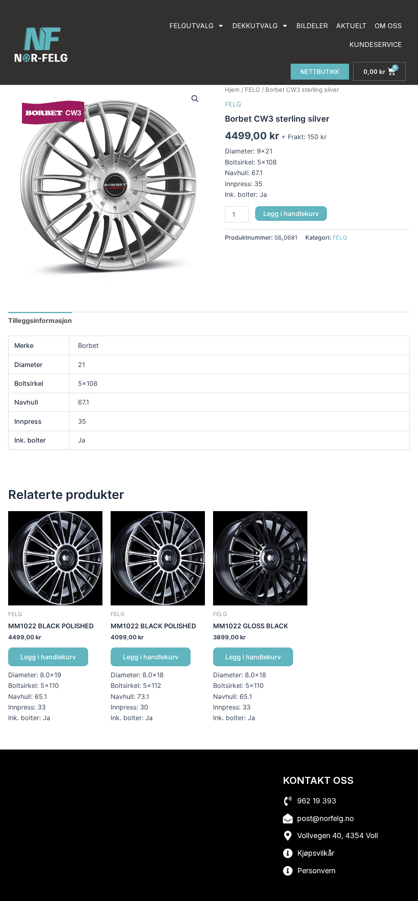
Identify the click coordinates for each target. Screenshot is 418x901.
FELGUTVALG (191, 26)
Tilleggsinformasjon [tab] (40, 320)
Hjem (232, 89)
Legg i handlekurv (291, 213)
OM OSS (388, 26)
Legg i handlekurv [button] (48, 657)
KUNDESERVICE (375, 44)
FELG (252, 89)
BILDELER (312, 26)
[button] (195, 98)
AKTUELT (351, 26)
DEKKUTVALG (255, 26)
